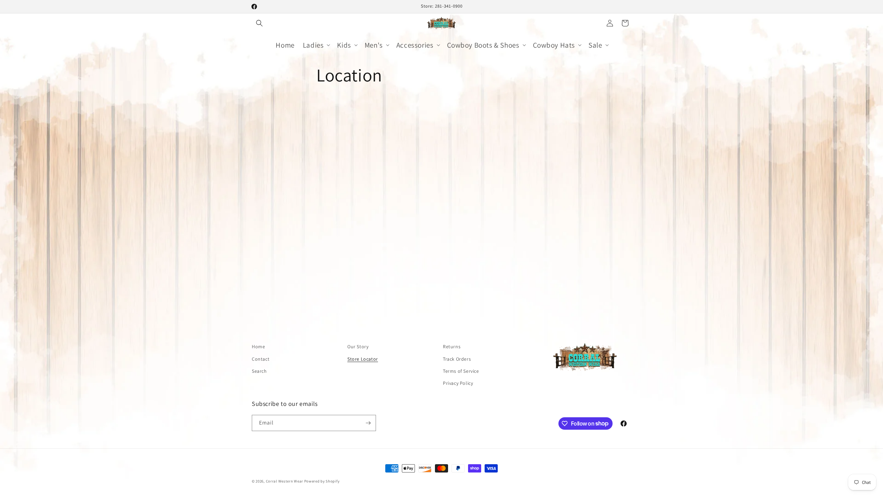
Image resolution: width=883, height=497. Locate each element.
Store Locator (362, 359)
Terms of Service (461, 371)
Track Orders (457, 359)
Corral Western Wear (284, 481)
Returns (451, 346)
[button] (259, 23)
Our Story (357, 346)
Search (259, 371)
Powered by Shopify (322, 481)
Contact (260, 359)
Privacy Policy (458, 383)
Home (258, 346)
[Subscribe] (368, 423)
